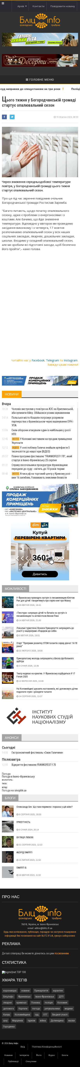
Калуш (6, 1014)
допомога (8, 1008)
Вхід (23, 1047)
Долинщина (57, 1020)
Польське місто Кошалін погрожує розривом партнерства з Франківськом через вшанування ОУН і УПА (42, 421)
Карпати (23, 1008)
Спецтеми (31, 1061)
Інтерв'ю (24, 1055)
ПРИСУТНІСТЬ (23, 822)
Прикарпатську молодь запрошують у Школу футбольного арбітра (45, 660)
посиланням (62, 953)
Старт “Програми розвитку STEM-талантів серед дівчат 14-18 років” (47, 645)
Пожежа (35, 1002)
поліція (49, 1002)
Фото (39, 1055)
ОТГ (45, 1014)
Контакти (38, 6)
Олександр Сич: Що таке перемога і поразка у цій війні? (44, 807)
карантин (58, 990)
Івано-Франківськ (44, 996)
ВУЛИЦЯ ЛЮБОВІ (25, 837)
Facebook (38, 360)
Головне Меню (41, 79)
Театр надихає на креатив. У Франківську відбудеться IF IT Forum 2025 (46, 675)
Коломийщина (22, 1014)
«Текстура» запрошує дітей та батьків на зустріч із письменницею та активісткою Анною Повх (42, 614)
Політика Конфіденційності (47, 1047)
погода (36, 1008)
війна (43, 1020)
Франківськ (24, 996)
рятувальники (52, 1008)
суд (36, 1014)
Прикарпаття (41, 990)
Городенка (9, 1026)
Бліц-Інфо (8, 996)
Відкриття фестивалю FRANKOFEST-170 (34, 764)
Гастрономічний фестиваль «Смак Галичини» (37, 752)
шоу (5, 1020)
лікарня (7, 1002)
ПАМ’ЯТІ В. (22, 867)
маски (71, 1020)
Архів (21, 6)
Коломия (62, 1002)
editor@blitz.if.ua (43, 928)
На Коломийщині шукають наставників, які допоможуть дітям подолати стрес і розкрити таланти (47, 690)
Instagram (70, 360)
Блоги (65, 1055)
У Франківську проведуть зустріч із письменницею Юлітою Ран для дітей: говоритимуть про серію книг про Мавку (46, 599)
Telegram (52, 360)
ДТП (61, 996)
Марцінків (17, 1020)
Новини (8, 1055)
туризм (31, 1020)
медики (69, 1008)
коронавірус (10, 990)
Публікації (13, 1061)
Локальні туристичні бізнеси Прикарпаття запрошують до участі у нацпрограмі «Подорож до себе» (45, 630)
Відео (52, 1055)
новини (25, 990)
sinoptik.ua (20, 790)
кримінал (21, 1002)
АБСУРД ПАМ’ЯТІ (24, 852)
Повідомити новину (62, 6)
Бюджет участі (60, 1014)
